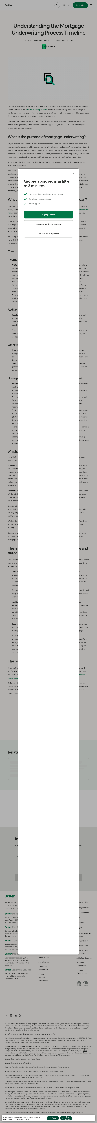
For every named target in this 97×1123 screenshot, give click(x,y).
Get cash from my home (48, 234)
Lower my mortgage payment (48, 224)
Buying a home (48, 215)
